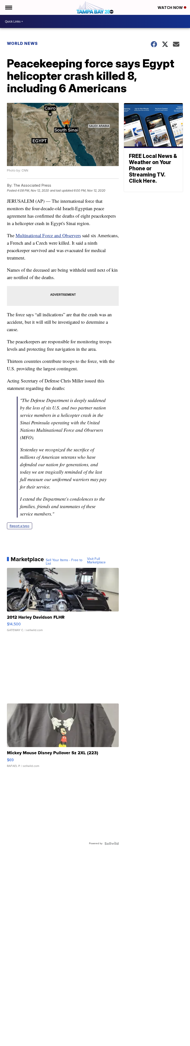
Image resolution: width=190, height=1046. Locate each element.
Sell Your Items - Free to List (64, 561)
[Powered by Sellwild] (111, 843)
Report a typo (19, 526)
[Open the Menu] (8, 7)
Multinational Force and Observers (48, 235)
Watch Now (171, 7)
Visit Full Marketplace (96, 560)
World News (22, 43)
